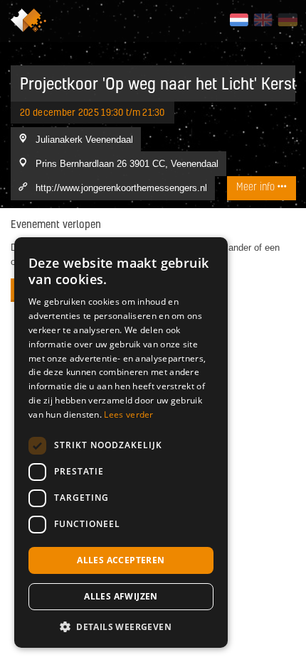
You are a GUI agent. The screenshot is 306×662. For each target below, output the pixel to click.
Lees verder (128, 414)
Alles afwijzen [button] (121, 596)
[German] (287, 20)
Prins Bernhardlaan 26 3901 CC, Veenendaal (127, 163)
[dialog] (121, 442)
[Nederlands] (239, 20)
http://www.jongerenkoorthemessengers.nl (121, 187)
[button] (120, 626)
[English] (263, 20)
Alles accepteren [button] (120, 560)
